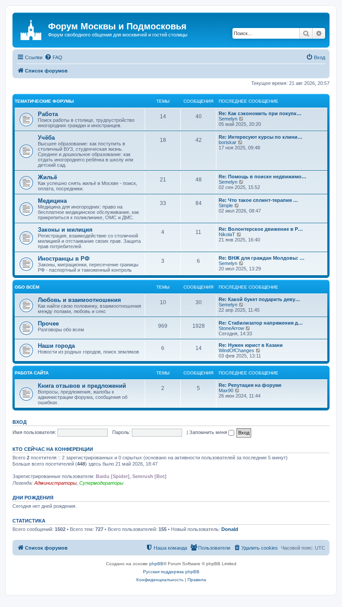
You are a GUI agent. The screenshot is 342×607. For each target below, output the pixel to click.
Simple (226, 205)
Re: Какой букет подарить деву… (259, 299)
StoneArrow (231, 328)
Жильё (47, 177)
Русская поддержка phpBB (171, 571)
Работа (48, 114)
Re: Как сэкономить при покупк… (260, 113)
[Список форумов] (31, 29)
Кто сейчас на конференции (52, 449)
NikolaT (227, 234)
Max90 (226, 390)
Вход (19, 422)
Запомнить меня (208, 432)
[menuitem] (53, 57)
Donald (229, 529)
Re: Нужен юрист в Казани (251, 345)
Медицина (52, 200)
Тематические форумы (44, 101)
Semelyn (228, 118)
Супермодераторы (101, 483)
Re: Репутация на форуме (250, 385)
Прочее (48, 323)
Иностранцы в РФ (64, 258)
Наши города (56, 345)
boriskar (227, 142)
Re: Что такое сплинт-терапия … (258, 200)
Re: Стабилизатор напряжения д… (261, 323)
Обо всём (27, 287)
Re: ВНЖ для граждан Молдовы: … (262, 258)
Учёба (46, 137)
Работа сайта (32, 372)
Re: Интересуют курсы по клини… (260, 137)
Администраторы (55, 483)
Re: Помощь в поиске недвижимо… (262, 176)
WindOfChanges (236, 350)
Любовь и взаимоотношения (79, 300)
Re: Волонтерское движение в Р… (261, 229)
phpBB (156, 563)
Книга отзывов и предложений (82, 385)
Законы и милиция (65, 229)
